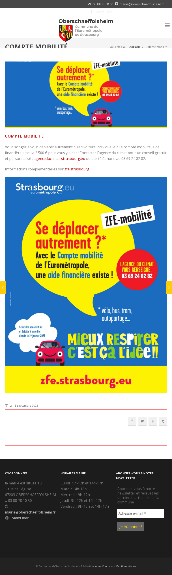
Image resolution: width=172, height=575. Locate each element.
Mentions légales (126, 566)
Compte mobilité (156, 47)
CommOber (103, 12)
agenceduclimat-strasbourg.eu (59, 158)
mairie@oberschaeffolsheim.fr (142, 4)
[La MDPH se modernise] (169, 287)
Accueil (134, 47)
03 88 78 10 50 (103, 4)
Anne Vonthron (104, 566)
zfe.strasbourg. (77, 169)
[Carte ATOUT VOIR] (3, 287)
